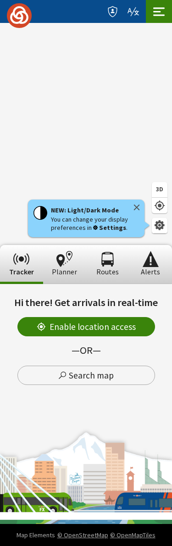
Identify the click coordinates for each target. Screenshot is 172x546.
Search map (91, 375)
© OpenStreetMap (82, 535)
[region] (86, 134)
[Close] (137, 207)
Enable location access (93, 326)
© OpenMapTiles (132, 535)
